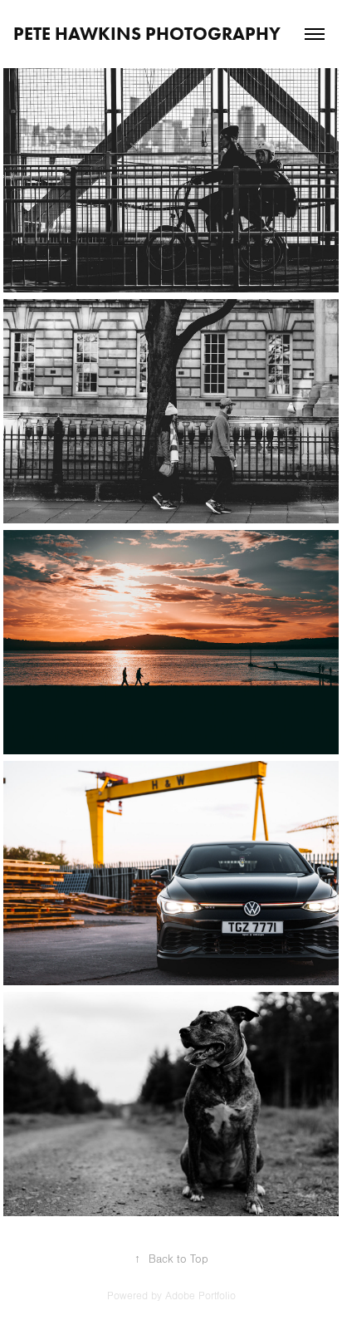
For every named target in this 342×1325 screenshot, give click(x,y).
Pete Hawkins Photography (147, 33)
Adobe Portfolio (200, 1296)
